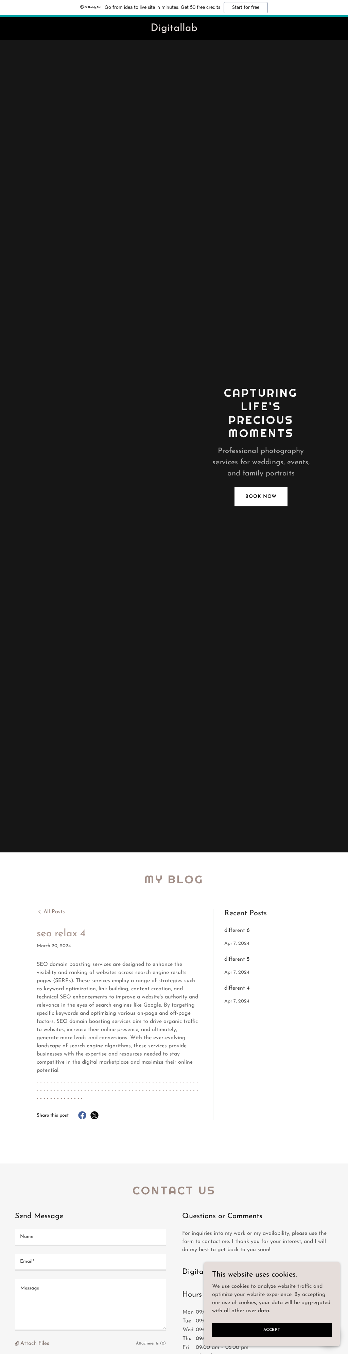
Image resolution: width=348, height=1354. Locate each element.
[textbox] (90, 1237)
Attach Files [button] (34, 1343)
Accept (271, 1330)
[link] (174, 29)
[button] (17, 1344)
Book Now (260, 496)
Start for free (245, 7)
